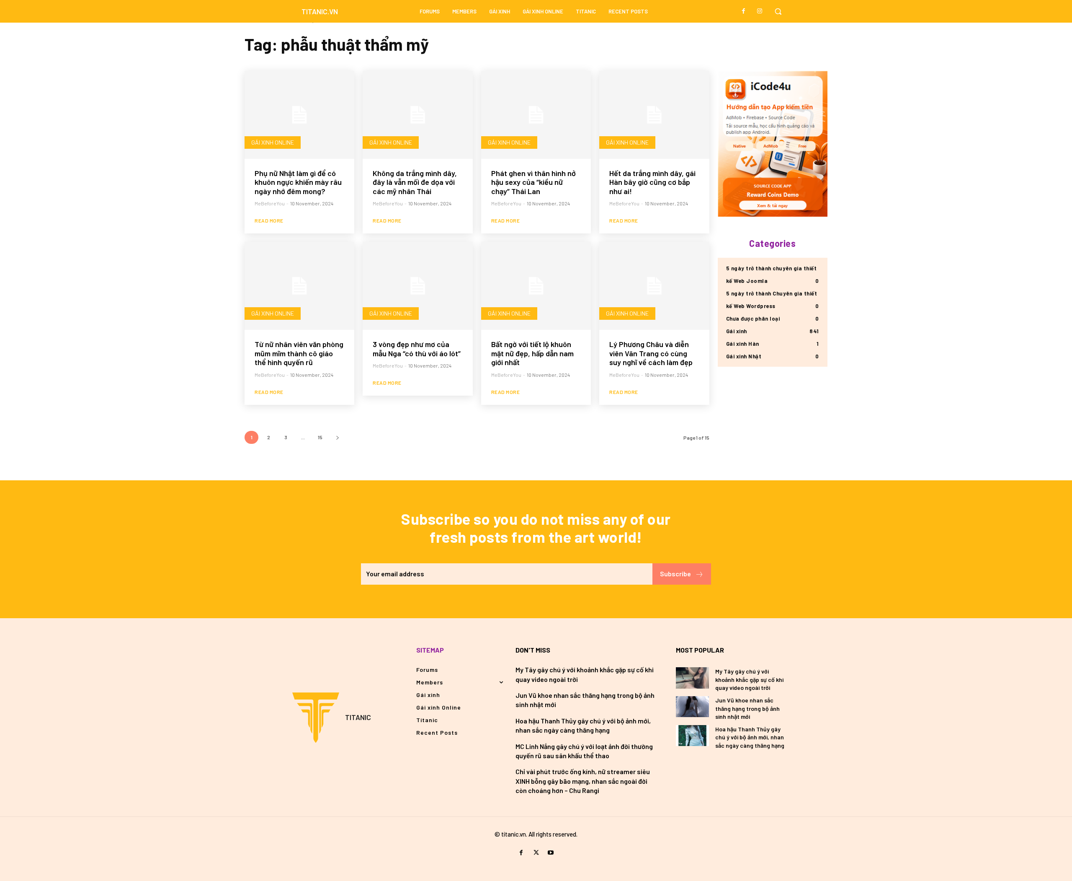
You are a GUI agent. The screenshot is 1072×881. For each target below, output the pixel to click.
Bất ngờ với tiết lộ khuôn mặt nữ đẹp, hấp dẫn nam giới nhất (532, 353)
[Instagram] (759, 11)
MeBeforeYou (270, 203)
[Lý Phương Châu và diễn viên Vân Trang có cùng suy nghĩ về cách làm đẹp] (654, 286)
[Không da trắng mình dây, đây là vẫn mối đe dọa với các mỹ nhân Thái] (417, 115)
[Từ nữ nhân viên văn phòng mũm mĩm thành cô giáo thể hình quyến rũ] (299, 286)
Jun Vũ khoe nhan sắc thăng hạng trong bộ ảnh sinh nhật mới (747, 708)
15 (320, 437)
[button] (778, 11)
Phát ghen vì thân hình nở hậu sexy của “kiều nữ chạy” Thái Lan (533, 182)
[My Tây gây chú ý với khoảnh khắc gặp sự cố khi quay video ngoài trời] (692, 677)
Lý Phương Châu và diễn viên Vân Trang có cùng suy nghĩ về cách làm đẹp (651, 353)
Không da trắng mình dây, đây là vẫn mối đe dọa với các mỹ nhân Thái (415, 182)
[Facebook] (744, 11)
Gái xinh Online (272, 142)
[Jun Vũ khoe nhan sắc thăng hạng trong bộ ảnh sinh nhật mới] (692, 706)
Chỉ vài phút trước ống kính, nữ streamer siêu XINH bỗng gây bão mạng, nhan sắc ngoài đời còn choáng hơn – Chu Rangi (582, 780)
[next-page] (337, 437)
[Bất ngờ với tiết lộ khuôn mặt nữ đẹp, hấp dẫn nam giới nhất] (536, 286)
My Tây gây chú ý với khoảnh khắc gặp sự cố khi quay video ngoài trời (749, 679)
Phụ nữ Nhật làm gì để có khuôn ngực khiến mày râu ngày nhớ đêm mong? (298, 182)
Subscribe (675, 574)
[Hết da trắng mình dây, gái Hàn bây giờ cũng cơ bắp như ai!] (654, 115)
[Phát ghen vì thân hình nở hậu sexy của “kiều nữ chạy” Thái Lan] (536, 115)
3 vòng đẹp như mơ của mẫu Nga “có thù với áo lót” (417, 348)
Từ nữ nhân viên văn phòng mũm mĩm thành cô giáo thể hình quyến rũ (299, 353)
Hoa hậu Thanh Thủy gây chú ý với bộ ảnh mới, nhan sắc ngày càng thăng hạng (749, 737)
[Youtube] (551, 852)
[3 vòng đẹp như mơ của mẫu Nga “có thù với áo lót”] (417, 286)
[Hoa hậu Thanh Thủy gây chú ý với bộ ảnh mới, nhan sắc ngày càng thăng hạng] (692, 735)
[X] (536, 852)
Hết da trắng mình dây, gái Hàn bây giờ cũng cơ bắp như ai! (652, 182)
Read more (269, 220)
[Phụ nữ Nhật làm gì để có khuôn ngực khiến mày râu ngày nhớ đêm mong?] (299, 115)
